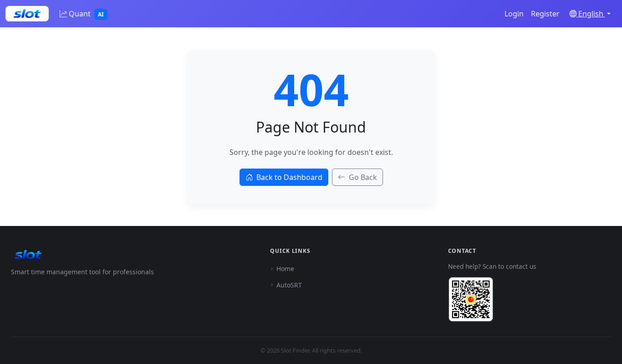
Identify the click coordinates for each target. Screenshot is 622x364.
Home (285, 268)
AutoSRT (289, 285)
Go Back (363, 177)
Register (545, 14)
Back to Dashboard (289, 177)
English (590, 14)
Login (514, 14)
